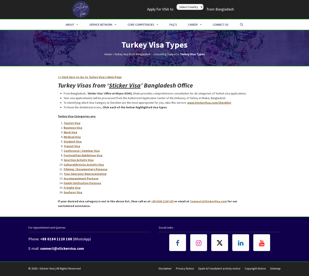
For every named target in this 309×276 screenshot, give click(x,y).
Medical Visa (72, 137)
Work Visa (70, 132)
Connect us (220, 24)
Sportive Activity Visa (79, 160)
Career (193, 24)
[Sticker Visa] (81, 9)
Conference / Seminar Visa (82, 151)
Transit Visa (72, 146)
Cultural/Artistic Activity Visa (84, 164)
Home (108, 54)
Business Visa (73, 127)
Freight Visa (72, 188)
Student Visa (73, 141)
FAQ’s (173, 24)
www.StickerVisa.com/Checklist (209, 103)
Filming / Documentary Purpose (85, 169)
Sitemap (275, 268)
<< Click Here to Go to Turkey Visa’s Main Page (90, 77)
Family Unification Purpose (82, 183)
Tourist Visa (72, 123)
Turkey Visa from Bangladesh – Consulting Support (145, 54)
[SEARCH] (241, 24)
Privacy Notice (185, 268)
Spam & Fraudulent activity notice (219, 268)
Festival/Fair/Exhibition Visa (83, 155)
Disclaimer (165, 268)
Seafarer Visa (73, 192)
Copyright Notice (255, 268)
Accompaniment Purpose (81, 178)
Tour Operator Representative (85, 174)
